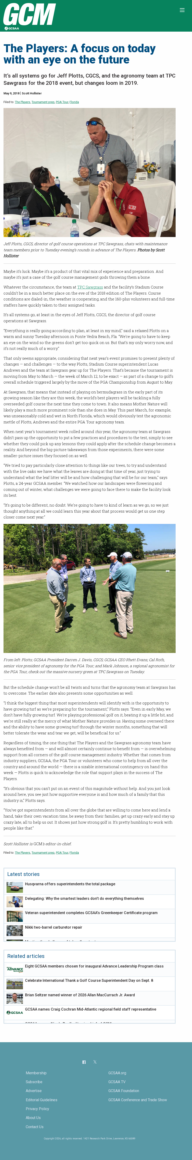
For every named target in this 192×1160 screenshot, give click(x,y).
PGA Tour (62, 102)
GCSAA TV (117, 1082)
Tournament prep (43, 102)
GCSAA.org (117, 1073)
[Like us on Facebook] (84, 1061)
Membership (36, 1073)
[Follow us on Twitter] (94, 1062)
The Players (22, 102)
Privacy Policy (37, 1109)
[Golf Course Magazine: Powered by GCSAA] (29, 15)
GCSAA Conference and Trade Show (137, 1100)
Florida (74, 102)
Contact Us (35, 1127)
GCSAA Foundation (123, 1091)
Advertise (34, 1091)
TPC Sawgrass (90, 287)
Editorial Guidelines (41, 1100)
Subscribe (34, 1082)
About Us (33, 1118)
